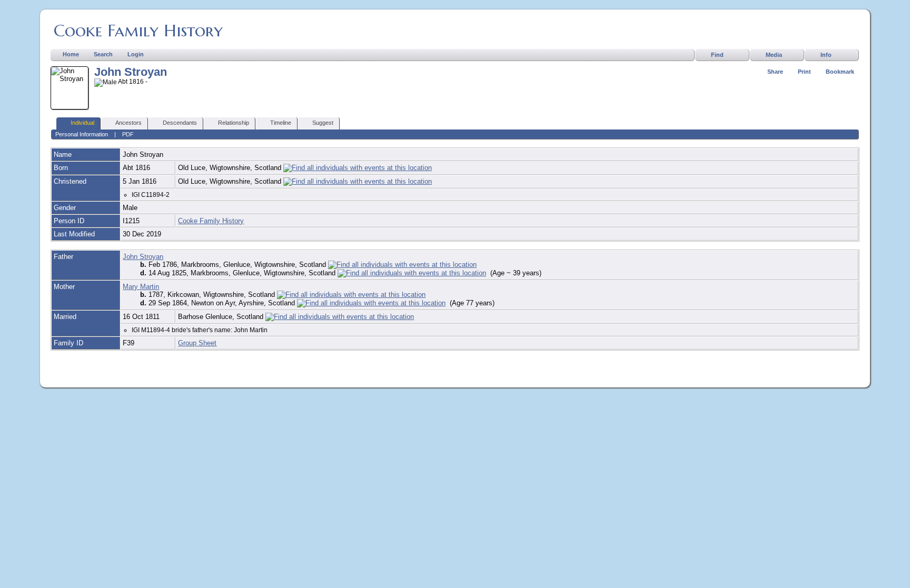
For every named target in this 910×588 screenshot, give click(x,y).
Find (717, 55)
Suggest (322, 122)
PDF (128, 134)
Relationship (233, 122)
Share (775, 71)
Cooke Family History (138, 30)
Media (774, 55)
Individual (82, 122)
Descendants (180, 122)
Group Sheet (197, 343)
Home (71, 54)
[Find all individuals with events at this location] (357, 168)
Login (135, 54)
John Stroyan (143, 257)
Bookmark (840, 71)
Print (804, 71)
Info (826, 55)
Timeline (280, 122)
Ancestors (128, 122)
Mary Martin (141, 287)
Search (103, 54)
